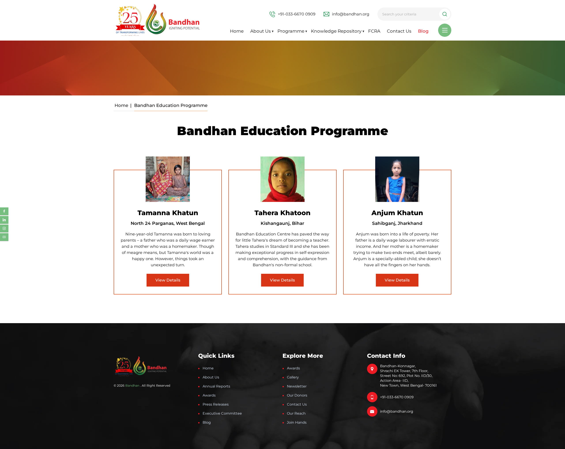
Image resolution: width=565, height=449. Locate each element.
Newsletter (297, 386)
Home (237, 31)
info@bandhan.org (396, 411)
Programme (290, 31)
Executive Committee (222, 413)
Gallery (293, 377)
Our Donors (297, 395)
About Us (260, 31)
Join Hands (297, 422)
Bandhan (132, 386)
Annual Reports (216, 386)
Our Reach (296, 413)
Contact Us (399, 31)
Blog (423, 31)
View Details (167, 280)
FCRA (374, 31)
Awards (209, 395)
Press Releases (216, 404)
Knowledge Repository (336, 31)
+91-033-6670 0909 (397, 397)
